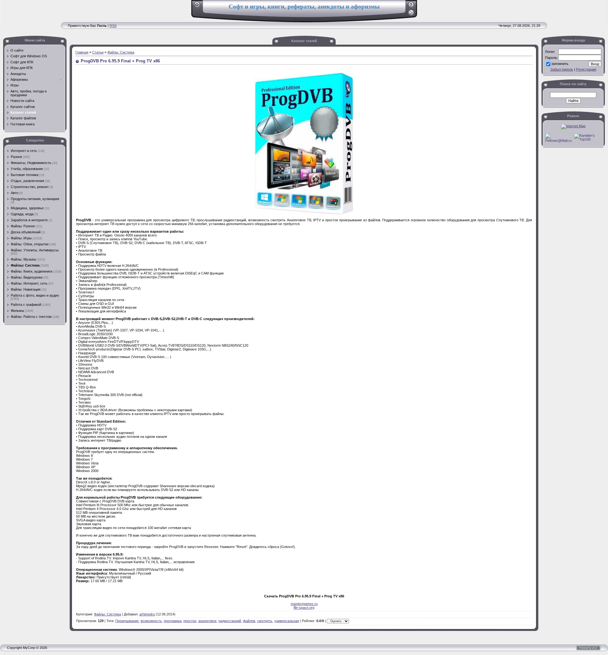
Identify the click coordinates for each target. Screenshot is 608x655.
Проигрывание (127, 621)
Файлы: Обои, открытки (29, 244)
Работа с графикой (26, 304)
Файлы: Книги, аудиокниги (31, 271)
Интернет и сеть (24, 151)
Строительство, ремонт (30, 187)
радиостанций (229, 621)
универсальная (286, 621)
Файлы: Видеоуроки (26, 277)
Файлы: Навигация (26, 289)
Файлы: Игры (21, 238)
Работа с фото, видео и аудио (35, 295)
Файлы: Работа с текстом (31, 316)
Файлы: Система (25, 265)
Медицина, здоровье (27, 208)
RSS (113, 26)
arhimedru (147, 614)
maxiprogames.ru (304, 604)
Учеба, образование (27, 169)
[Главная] (197, 7)
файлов (249, 621)
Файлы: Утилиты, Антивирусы (35, 250)
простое (189, 621)
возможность (151, 621)
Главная (81, 52)
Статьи (98, 52)
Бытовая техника (24, 175)
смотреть (264, 621)
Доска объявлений (26, 232)
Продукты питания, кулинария (35, 199)
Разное (16, 157)
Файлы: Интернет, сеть (29, 283)
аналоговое (207, 621)
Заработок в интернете (29, 220)
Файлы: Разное (23, 226)
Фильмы (17, 310)
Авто (14, 193)
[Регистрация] (411, 7)
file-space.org (304, 607)
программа (172, 621)
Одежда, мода (22, 214)
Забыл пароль (561, 69)
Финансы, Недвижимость (31, 163)
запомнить (559, 64)
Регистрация (586, 69)
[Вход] (411, 15)
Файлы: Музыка (23, 259)
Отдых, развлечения (27, 181)
